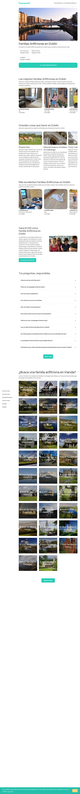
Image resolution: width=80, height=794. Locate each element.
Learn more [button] (10, 791)
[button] (48, 58)
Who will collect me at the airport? (31, 307)
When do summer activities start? (30, 280)
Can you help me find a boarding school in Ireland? (35, 327)
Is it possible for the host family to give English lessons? (37, 340)
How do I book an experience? (29, 294)
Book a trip (48, 356)
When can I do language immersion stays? (33, 287)
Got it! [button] (75, 790)
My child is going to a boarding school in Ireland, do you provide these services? (43, 334)
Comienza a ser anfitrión (27, 260)
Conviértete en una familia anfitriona (65, 3)
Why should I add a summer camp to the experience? (36, 314)
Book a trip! (48, 580)
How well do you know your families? (31, 300)
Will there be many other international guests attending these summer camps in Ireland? (46, 347)
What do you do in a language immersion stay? (34, 320)
